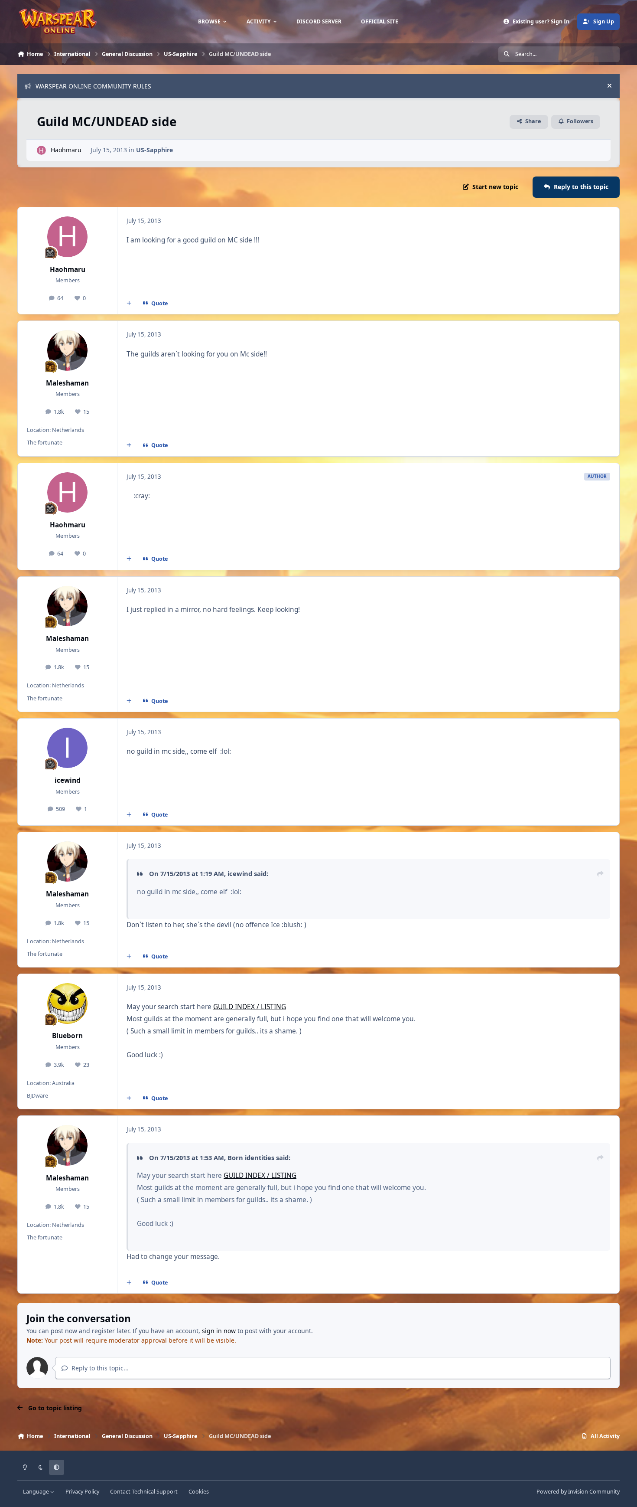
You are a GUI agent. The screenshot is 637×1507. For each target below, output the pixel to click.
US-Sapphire (154, 150)
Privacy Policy (82, 1491)
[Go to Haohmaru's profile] (41, 150)
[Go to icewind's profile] (67, 748)
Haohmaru (66, 150)
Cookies (198, 1491)
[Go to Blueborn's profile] (67, 1003)
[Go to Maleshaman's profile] (67, 350)
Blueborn (67, 1035)
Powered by (578, 1491)
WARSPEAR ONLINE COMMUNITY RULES (93, 86)
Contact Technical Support (144, 1491)
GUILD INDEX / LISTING (249, 1006)
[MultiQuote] (129, 304)
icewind (68, 780)
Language (36, 1491)
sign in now (219, 1331)
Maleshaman (67, 383)
